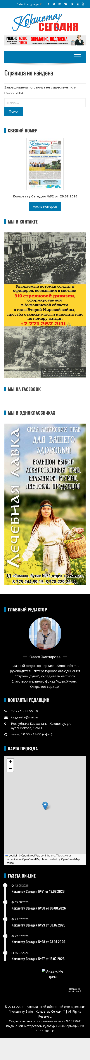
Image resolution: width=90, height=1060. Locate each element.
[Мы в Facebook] (49, 4)
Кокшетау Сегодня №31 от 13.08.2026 (38, 891)
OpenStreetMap (30, 855)
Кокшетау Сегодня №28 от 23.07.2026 (38, 941)
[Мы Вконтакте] (66, 4)
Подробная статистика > (74, 990)
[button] (45, 805)
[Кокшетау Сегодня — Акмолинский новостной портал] (45, 22)
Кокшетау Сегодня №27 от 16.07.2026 (38, 958)
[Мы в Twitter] (54, 4)
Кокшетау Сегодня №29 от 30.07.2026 (38, 925)
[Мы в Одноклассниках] (77, 4)
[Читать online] (45, 164)
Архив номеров (45, 206)
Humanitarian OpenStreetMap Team (26, 859)
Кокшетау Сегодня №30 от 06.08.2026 (39, 908)
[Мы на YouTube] (83, 4)
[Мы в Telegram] (72, 4)
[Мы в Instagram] (59, 4)
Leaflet (12, 855)
